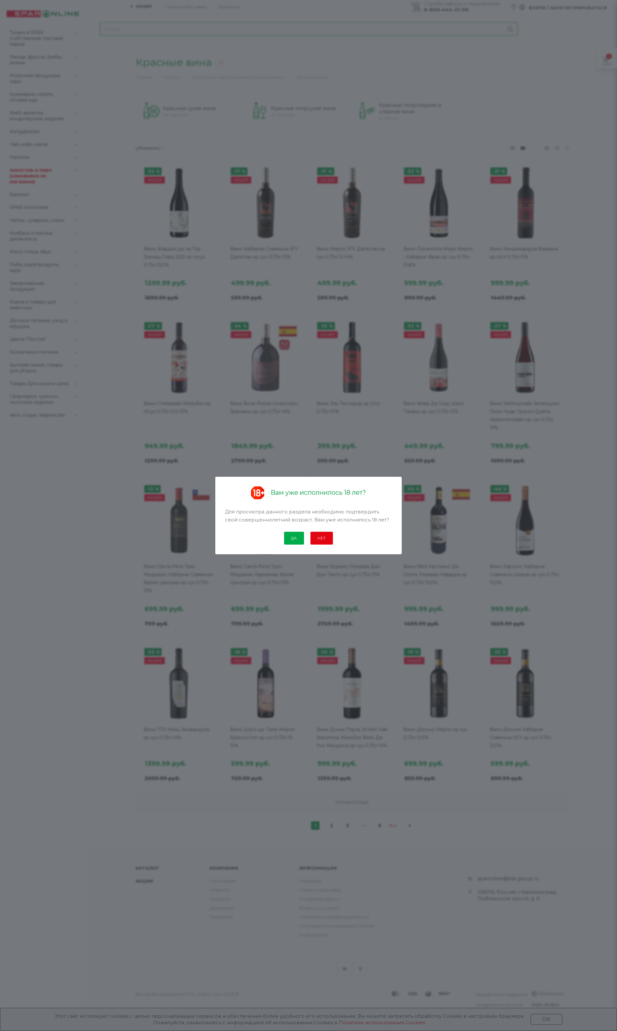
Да (294, 538)
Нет (321, 538)
